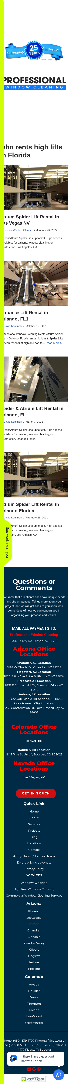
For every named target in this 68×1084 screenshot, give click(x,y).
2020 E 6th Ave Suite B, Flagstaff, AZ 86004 (34, 676)
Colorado (34, 976)
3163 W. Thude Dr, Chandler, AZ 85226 (34, 667)
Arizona (34, 903)
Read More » (54, 343)
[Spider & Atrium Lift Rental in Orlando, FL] (34, 379)
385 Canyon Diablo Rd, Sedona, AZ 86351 (34, 699)
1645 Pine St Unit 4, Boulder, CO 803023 (34, 754)
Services (34, 875)
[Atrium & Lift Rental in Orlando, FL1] (34, 283)
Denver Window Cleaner (18, 230)
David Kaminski (13, 326)
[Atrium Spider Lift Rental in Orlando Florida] (34, 474)
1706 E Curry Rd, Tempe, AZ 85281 (34, 641)
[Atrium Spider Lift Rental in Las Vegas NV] (34, 187)
